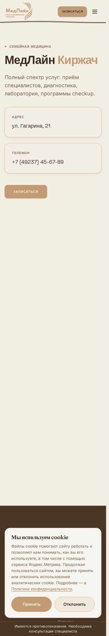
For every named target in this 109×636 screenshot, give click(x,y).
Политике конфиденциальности (41, 589)
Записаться (72, 11)
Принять (31, 604)
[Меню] (94, 11)
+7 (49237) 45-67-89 (38, 161)
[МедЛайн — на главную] (19, 11)
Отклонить (74, 604)
